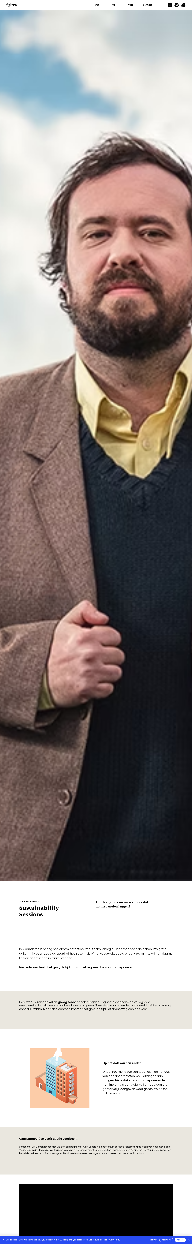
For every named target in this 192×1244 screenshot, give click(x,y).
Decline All (166, 1240)
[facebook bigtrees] (183, 5)
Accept (180, 1240)
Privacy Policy (114, 1240)
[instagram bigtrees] (176, 5)
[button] (97, 5)
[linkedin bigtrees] (170, 5)
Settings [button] (153, 1240)
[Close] (188, 1240)
